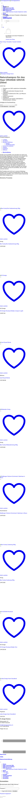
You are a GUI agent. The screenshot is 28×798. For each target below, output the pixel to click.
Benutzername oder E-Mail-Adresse (9, 784)
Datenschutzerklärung (6, 759)
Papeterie (5, 148)
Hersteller (9, 41)
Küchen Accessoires (8, 146)
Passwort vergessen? (5, 793)
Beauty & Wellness (8, 142)
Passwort (2, 788)
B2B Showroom (7, 768)
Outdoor (5, 147)
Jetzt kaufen (12, 106)
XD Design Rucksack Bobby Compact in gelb (11, 310)
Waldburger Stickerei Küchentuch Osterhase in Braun (13, 513)
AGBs (1, 756)
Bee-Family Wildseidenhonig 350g (9, 444)
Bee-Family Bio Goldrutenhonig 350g (9, 244)
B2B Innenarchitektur (9, 9)
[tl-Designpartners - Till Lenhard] (10, 0)
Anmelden (15, 791)
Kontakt (5, 17)
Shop (4, 13)
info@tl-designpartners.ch (6, 725)
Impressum (3, 754)
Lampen (5, 139)
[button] (3, 5)
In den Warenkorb (4, 106)
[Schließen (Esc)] (4, 796)
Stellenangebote (7, 18)
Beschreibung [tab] (7, 152)
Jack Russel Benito (5, 377)
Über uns (5, 14)
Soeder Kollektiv (17, 41)
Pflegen (8, 143)
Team (7, 15)
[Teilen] (3, 796)
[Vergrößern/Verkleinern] (0, 796)
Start (1, 41)
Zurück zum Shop (7, 17)
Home (4, 6)
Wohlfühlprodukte (10, 144)
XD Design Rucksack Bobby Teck (8, 647)
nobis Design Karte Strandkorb (8, 714)
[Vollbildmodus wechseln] (2, 796)
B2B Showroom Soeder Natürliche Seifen (16, 11)
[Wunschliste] (0, 43)
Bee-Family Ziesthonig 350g (7, 580)
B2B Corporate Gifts (8, 8)
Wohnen (5, 150)
